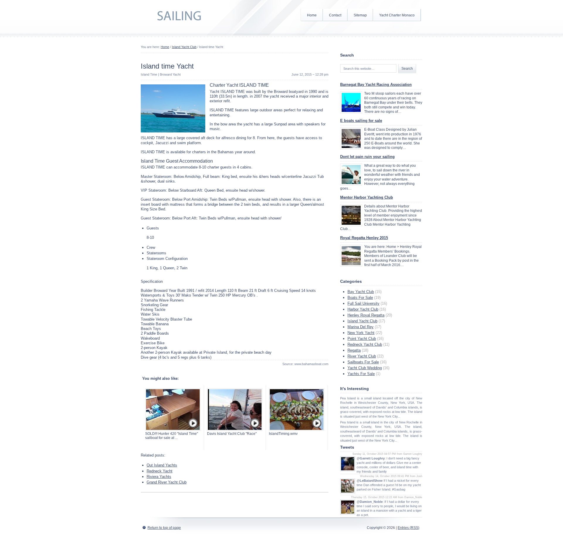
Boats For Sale (360, 297)
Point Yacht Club (361, 338)
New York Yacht (360, 333)
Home (312, 15)
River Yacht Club (361, 356)
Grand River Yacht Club (166, 482)
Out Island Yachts (162, 465)
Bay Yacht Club (360, 292)
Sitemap (360, 15)
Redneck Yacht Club (364, 344)
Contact (335, 15)
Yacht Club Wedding (364, 368)
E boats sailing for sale (361, 120)
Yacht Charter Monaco (397, 15)
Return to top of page (164, 528)
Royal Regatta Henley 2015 (364, 238)
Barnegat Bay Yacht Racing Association (376, 84)
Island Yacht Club (184, 47)
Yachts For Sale (361, 374)
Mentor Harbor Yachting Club (366, 197)
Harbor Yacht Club (362, 309)
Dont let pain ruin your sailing (367, 156)
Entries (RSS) (408, 528)
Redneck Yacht (159, 471)
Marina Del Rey (360, 327)
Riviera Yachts (159, 476)
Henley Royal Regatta (365, 315)
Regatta (354, 350)
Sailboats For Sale (363, 362)
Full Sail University (363, 303)
